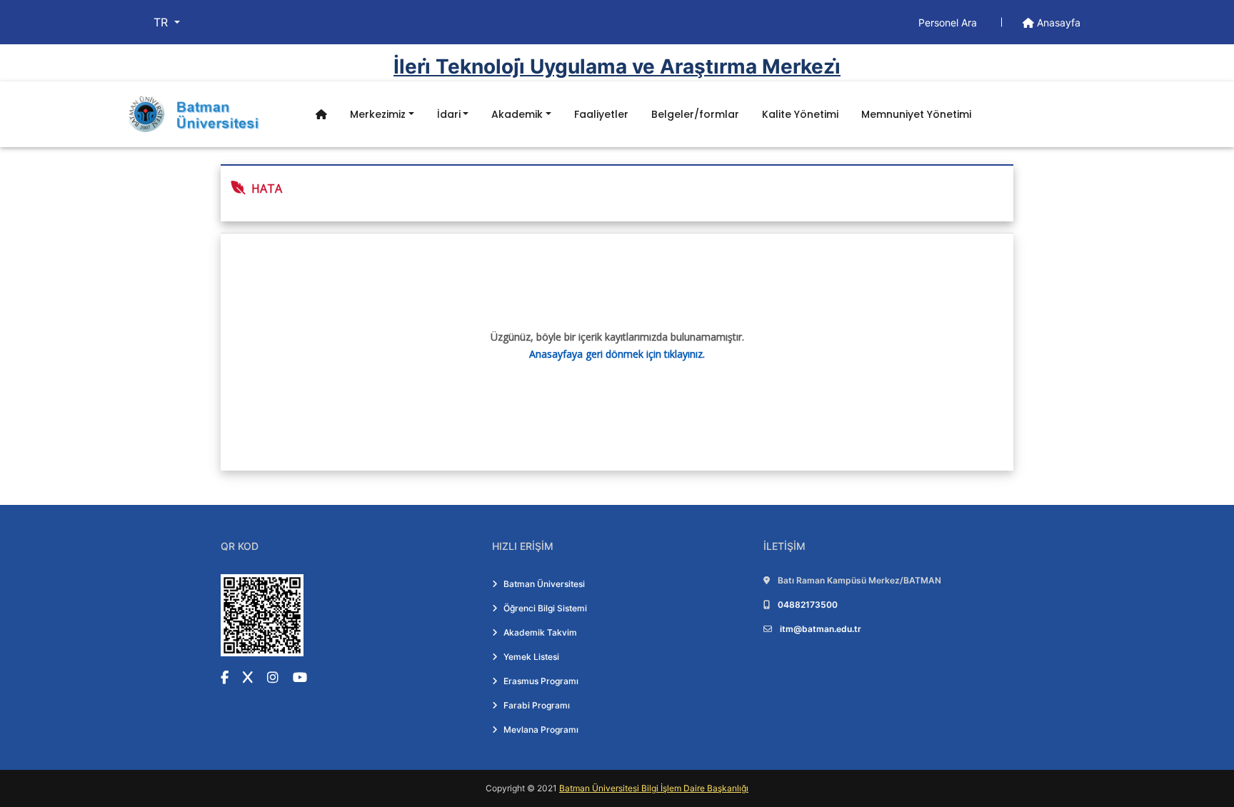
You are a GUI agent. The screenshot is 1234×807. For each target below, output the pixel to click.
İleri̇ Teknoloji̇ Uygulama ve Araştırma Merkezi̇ (617, 66)
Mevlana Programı (540, 729)
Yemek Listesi (531, 656)
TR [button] (162, 22)
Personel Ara (949, 22)
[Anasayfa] (321, 114)
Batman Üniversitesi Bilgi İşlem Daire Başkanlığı (653, 788)
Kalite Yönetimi (800, 114)
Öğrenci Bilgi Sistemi (545, 608)
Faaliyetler (601, 114)
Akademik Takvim (540, 632)
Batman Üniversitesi (544, 583)
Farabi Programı (536, 705)
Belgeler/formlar (695, 114)
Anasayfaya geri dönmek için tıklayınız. (617, 354)
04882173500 (808, 604)
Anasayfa (1057, 22)
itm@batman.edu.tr (820, 628)
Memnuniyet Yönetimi (916, 114)
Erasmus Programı (540, 681)
